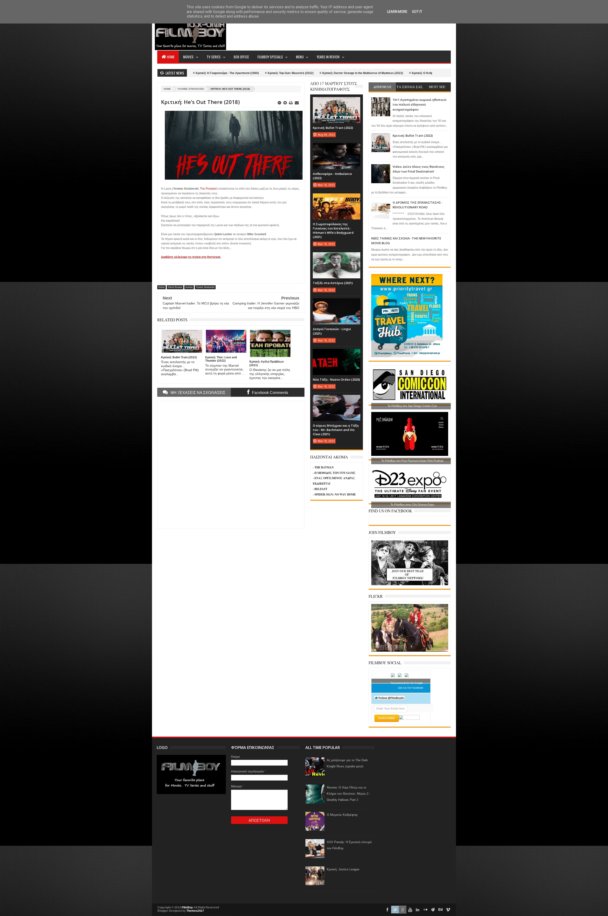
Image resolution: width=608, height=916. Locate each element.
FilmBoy (187, 907)
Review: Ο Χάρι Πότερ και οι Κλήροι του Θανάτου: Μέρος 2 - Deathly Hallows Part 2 (348, 794)
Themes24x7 (195, 910)
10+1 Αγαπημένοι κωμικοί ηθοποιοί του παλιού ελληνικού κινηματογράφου (419, 105)
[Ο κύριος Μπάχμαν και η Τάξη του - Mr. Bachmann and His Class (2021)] (336, 399)
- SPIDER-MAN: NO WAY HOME (334, 494)
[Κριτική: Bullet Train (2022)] (336, 102)
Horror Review (175, 287)
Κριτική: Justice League (343, 869)
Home (171, 56)
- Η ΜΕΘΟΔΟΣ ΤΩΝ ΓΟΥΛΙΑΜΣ (334, 473)
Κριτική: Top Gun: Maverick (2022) (237, 73)
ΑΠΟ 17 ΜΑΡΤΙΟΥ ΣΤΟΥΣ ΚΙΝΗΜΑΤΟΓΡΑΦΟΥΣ (333, 86)
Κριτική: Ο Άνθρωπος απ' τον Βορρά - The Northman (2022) (398, 73)
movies (189, 287)
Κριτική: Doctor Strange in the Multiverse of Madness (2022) (309, 73)
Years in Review (328, 56)
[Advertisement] (364, 32)
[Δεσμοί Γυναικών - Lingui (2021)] (336, 303)
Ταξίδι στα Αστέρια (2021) (333, 283)
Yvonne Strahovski (190, 89)
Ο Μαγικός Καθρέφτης (342, 815)
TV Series (214, 56)
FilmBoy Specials (270, 56)
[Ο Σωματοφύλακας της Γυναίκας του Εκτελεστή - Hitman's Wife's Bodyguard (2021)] (336, 198)
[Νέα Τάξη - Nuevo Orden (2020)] (336, 353)
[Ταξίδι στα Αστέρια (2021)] (336, 257)
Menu (300, 56)
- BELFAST (320, 489)
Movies (188, 56)
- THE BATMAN (323, 467)
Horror (161, 287)
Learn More (397, 12)
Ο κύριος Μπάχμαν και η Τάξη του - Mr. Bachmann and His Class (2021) (336, 429)
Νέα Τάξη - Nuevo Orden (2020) (336, 379)
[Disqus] (231, 464)
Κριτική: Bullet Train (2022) (413, 135)
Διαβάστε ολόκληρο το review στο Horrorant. (191, 257)
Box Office (241, 56)
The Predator (208, 188)
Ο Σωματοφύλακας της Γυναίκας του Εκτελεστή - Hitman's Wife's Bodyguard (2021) (333, 230)
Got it (417, 12)
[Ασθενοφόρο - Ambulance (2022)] (336, 148)
